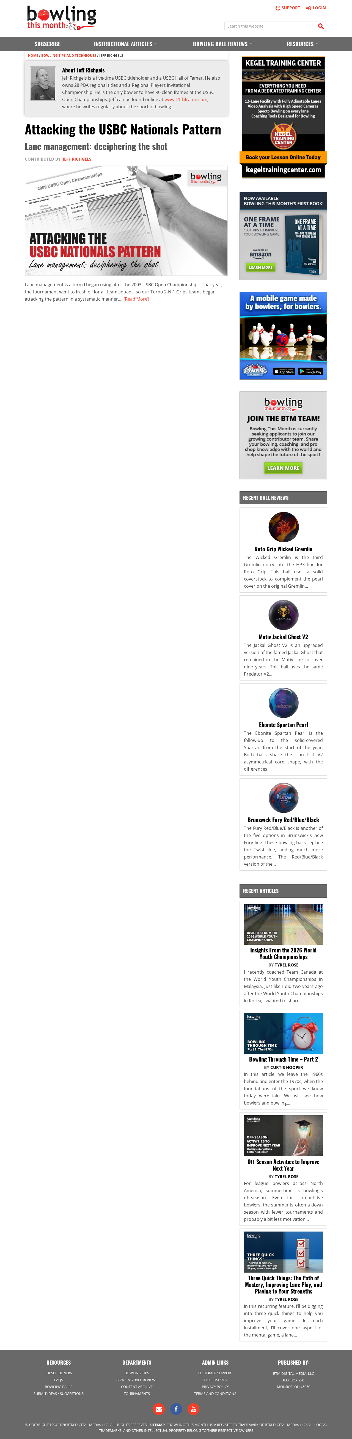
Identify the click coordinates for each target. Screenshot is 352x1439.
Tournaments (137, 1393)
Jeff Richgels (77, 159)
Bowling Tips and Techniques (68, 55)
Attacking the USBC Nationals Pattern (123, 128)
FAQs (58, 1379)
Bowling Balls (58, 1386)
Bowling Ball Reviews (136, 1379)
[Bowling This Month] (62, 28)
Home (33, 55)
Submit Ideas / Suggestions (59, 1393)
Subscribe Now (58, 1372)
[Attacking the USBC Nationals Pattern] (128, 277)
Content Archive (137, 1386)
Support (291, 7)
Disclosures (215, 1379)
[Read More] (136, 299)
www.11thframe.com (185, 99)
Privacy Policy (215, 1386)
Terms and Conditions (215, 1393)
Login (319, 7)
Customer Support (215, 1372)
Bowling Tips (137, 1372)
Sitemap (157, 1424)
